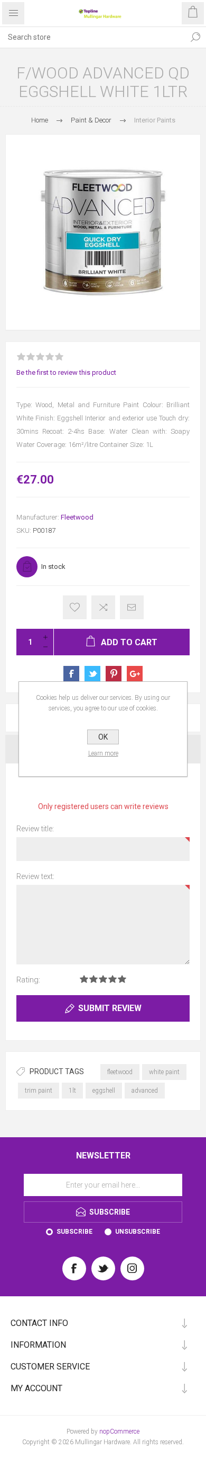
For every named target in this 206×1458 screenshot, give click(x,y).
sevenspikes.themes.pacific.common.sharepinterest (113, 674)
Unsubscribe (137, 1231)
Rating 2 (93, 979)
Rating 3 (103, 979)
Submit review (110, 1008)
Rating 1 (84, 979)
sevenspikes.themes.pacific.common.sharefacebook (71, 674)
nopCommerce (119, 1431)
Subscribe (74, 1231)
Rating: (28, 980)
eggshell (103, 1090)
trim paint (38, 1090)
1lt (72, 1090)
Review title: (35, 828)
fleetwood (120, 1072)
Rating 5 (122, 979)
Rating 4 (112, 979)
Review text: (35, 876)
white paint (164, 1072)
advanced (145, 1090)
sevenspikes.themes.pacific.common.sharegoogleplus (135, 674)
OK (103, 737)
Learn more (103, 753)
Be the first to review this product (66, 372)
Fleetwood (77, 517)
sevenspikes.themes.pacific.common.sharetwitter (92, 674)
